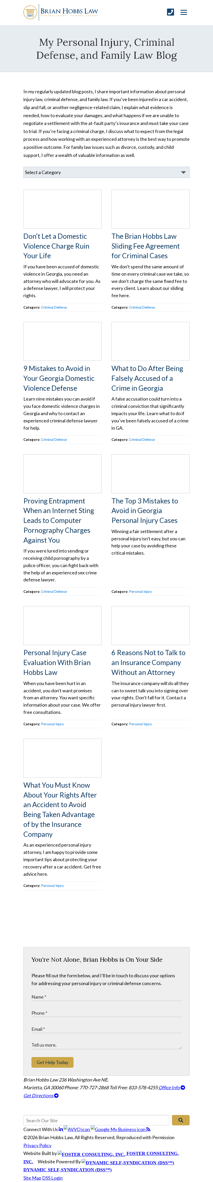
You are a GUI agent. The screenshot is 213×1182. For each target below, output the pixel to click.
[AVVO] (77, 1129)
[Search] (181, 1120)
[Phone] (170, 12)
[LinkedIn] (61, 1129)
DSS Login (52, 1178)
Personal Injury (140, 591)
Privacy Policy (37, 1145)
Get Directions (38, 1095)
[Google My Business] (118, 1129)
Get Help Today (52, 1062)
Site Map (32, 1178)
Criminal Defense (54, 307)
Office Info (169, 1087)
